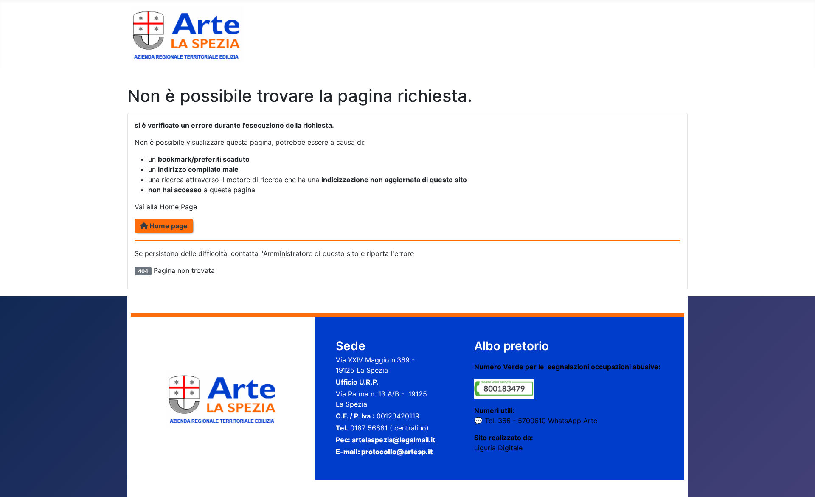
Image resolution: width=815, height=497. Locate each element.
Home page (168, 226)
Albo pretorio (511, 346)
